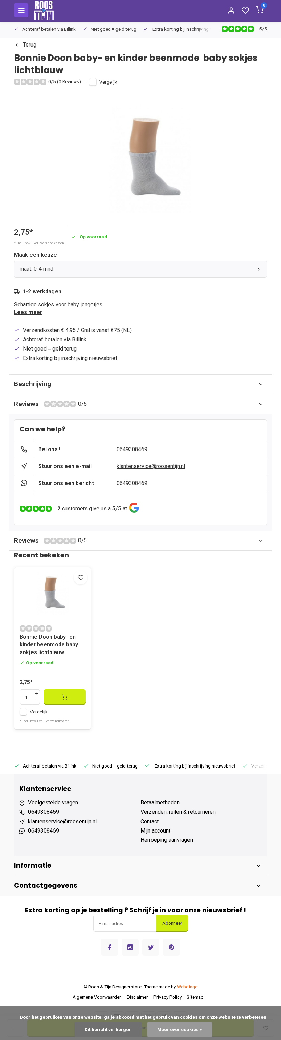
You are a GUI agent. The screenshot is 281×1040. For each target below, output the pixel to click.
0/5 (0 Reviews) (64, 81)
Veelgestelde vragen (53, 802)
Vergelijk (108, 82)
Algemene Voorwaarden (97, 997)
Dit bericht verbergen (108, 1029)
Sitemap (195, 997)
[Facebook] (109, 947)
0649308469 (132, 449)
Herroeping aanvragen (166, 840)
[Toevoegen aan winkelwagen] (65, 697)
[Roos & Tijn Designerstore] (44, 10)
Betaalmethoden (160, 802)
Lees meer (28, 312)
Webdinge (187, 986)
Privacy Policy (167, 997)
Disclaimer (137, 997)
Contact (149, 821)
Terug (29, 44)
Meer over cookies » (179, 1029)
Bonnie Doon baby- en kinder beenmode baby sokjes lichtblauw (49, 645)
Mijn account (155, 830)
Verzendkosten (52, 243)
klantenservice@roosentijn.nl (151, 466)
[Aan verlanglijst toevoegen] (80, 577)
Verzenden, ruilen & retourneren (178, 812)
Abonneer (172, 923)
